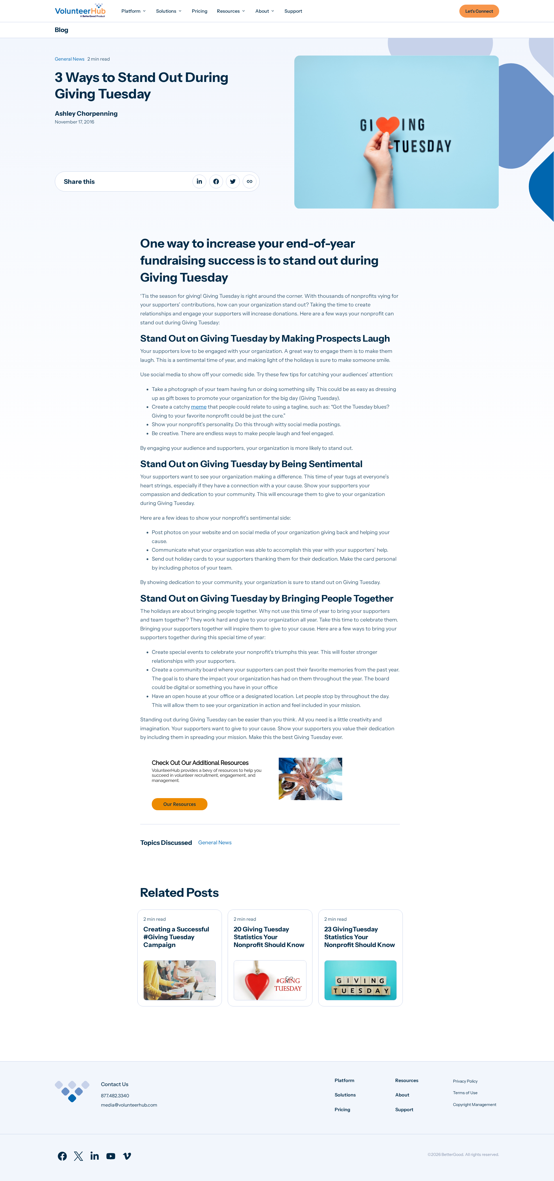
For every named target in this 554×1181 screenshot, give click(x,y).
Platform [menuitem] (344, 1080)
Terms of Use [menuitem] (465, 1092)
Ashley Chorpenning (86, 113)
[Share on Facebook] (216, 181)
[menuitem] (134, 10)
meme (199, 407)
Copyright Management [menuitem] (474, 1104)
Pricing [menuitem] (342, 1109)
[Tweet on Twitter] (233, 181)
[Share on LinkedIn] (199, 181)
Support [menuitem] (404, 1109)
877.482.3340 (115, 1095)
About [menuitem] (402, 1095)
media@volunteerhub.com (129, 1105)
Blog (61, 29)
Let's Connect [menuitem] (479, 11)
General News (70, 59)
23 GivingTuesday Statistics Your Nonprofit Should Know (359, 937)
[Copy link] (250, 181)
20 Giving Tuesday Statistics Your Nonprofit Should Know (269, 937)
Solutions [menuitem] (345, 1095)
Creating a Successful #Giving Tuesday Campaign (176, 937)
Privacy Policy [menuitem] (465, 1081)
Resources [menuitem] (406, 1080)
